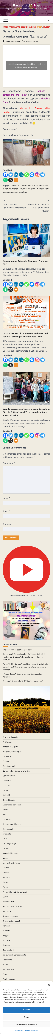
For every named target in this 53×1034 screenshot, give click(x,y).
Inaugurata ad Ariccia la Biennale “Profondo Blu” (25, 263)
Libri (5, 838)
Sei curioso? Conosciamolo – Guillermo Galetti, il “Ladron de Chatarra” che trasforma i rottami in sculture (24, 657)
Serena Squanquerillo (13, 41)
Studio (5, 964)
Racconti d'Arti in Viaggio (13, 906)
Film (5, 814)
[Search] (48, 20)
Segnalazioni (8, 950)
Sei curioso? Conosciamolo (14, 955)
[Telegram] (42, 174)
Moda (5, 858)
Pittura (5, 882)
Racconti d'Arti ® (26, 5)
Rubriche (6, 930)
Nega (26, 1017)
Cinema (6, 761)
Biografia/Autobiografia (12, 751)
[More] (16, 180)
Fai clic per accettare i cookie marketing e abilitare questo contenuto (26, 65)
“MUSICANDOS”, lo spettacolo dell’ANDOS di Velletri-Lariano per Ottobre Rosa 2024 (25, 335)
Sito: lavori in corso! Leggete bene (17, 650)
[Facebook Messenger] (31, 174)
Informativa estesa (31, 1030)
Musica (46, 27)
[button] (49, 984)
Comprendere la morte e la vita (16, 771)
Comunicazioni (9, 776)
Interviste (7, 834)
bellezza (15, 185)
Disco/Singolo (9, 800)
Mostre (6, 867)
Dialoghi (6, 795)
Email (6, 511)
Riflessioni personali (11, 921)
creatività (43, 185)
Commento (9, 463)
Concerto (7, 780)
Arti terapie (8, 742)
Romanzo (7, 926)
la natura (7, 188)
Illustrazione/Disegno (12, 824)
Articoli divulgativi (10, 746)
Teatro (5, 974)
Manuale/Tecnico (10, 853)
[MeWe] (21, 174)
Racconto (7, 911)
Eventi (39, 27)
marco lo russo (19, 188)
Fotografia (7, 819)
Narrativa (6, 877)
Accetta (26, 1009)
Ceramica (7, 756)
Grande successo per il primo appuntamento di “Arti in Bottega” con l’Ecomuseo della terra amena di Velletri (26, 412)
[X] (10, 180)
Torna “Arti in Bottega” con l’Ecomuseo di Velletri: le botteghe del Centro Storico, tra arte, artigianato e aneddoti (25, 667)
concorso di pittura (29, 185)
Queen (5, 897)
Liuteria (6, 848)
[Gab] (5, 180)
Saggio (6, 935)
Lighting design (9, 843)
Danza (5, 790)
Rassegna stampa (10, 916)
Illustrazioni (8, 829)
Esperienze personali (12, 805)
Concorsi (6, 785)
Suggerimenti (8, 969)
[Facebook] (5, 174)
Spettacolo (7, 959)
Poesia (5, 887)
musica (31, 188)
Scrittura (6, 940)
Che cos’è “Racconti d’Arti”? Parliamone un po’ (23, 681)
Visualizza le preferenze (26, 1024)
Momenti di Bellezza (11, 863)
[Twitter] (10, 174)
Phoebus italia (42, 188)
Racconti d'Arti (9, 901)
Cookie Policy (18, 1030)
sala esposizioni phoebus (15, 192)
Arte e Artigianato (11, 27)
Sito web (7, 524)
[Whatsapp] (26, 174)
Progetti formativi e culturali (15, 892)
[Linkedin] (16, 174)
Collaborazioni (28, 27)
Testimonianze (9, 979)
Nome (6, 497)
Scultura (6, 945)
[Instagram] (37, 174)
